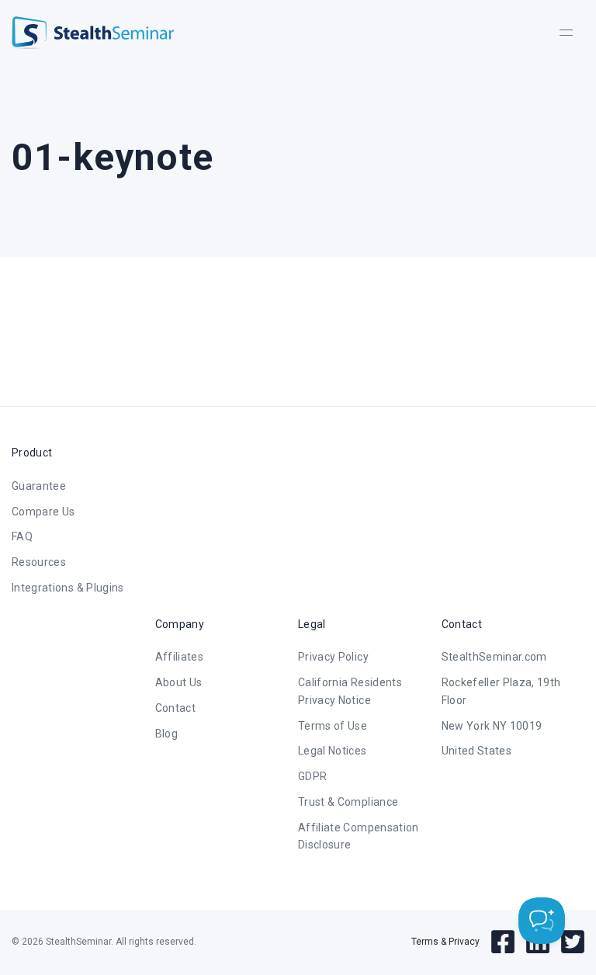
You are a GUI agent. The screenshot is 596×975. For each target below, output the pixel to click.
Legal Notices (332, 750)
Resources (39, 562)
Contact (175, 708)
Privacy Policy (333, 657)
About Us (179, 682)
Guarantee (39, 486)
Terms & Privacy (445, 941)
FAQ (22, 536)
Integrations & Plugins (68, 587)
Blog (166, 733)
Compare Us (43, 511)
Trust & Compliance (348, 802)
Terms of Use (332, 726)
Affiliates (179, 657)
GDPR (312, 776)
